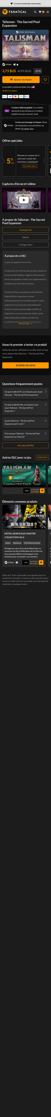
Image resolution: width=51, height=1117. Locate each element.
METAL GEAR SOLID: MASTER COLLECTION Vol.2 (20, 535)
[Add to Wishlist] (45, 79)
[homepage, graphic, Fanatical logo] (14, 12)
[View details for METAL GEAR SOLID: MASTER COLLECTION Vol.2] (24, 517)
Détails (25, 237)
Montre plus (24, 323)
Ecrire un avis (25, 365)
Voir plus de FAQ (25, 445)
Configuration (25, 244)
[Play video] (24, 200)
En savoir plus (27, 128)
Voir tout (42, 457)
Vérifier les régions (9, 91)
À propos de (25, 229)
